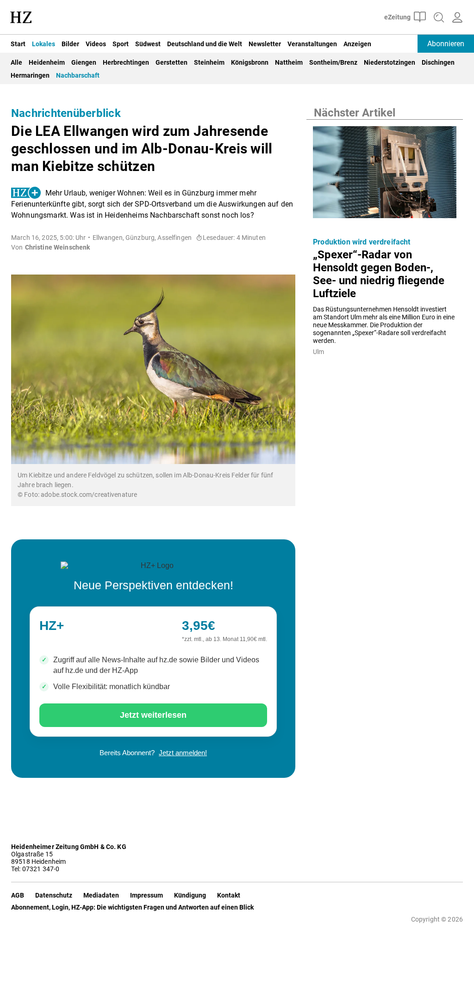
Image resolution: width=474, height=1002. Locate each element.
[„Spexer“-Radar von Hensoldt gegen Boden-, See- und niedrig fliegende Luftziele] (384, 174)
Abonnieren (445, 43)
